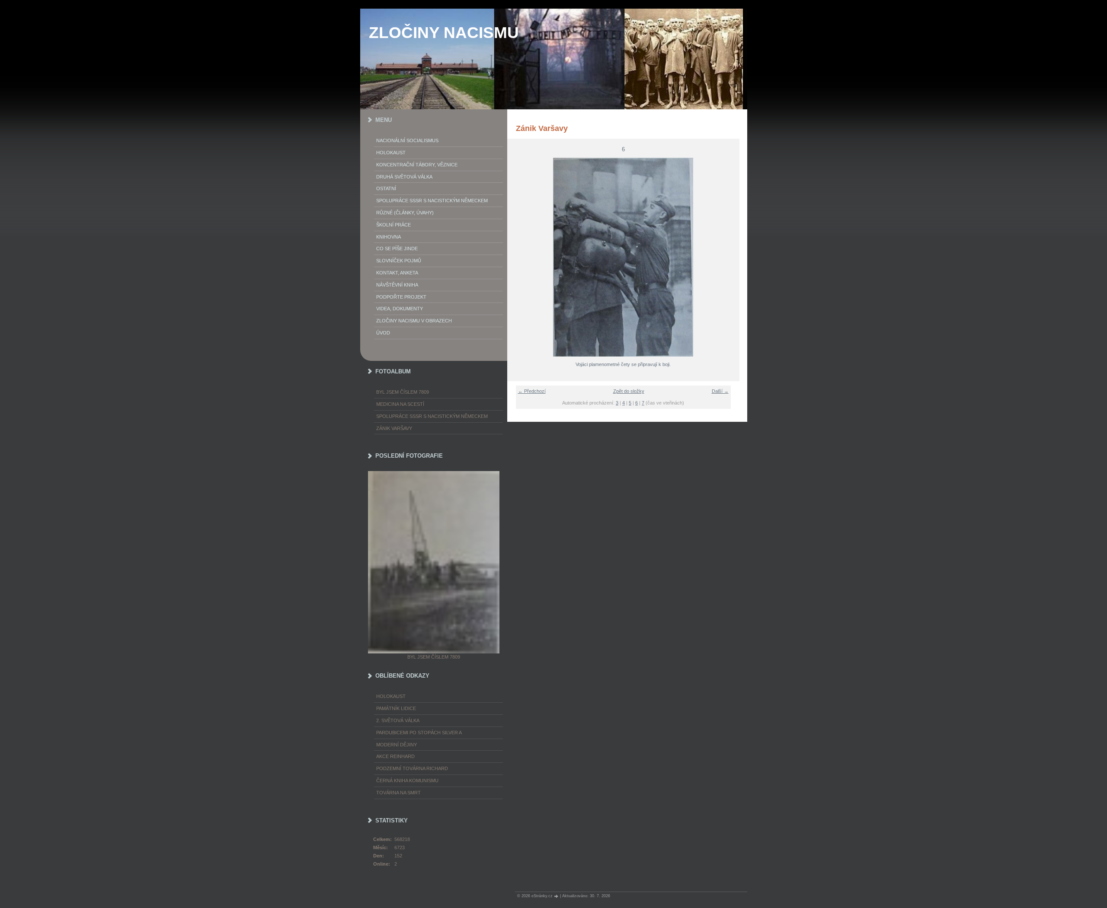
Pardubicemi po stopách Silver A (419, 732)
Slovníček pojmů (398, 260)
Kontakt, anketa (397, 272)
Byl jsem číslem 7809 (402, 392)
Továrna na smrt (398, 792)
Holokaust (391, 152)
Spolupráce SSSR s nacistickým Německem (432, 200)
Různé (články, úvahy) (405, 212)
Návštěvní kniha (397, 284)
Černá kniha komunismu (407, 780)
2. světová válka (397, 720)
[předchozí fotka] (519, 257)
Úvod (383, 332)
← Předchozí (532, 391)
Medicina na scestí (400, 404)
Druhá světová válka (404, 176)
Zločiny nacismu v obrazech (414, 320)
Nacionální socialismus (407, 140)
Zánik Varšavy (394, 428)
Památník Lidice (396, 708)
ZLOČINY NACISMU (444, 32)
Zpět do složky (628, 391)
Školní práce (393, 224)
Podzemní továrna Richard (412, 768)
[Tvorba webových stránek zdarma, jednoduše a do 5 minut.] (557, 896)
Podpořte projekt (401, 296)
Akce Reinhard (395, 756)
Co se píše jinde (397, 248)
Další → (720, 391)
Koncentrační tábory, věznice (417, 164)
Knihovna (388, 236)
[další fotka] (727, 257)
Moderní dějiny (396, 744)
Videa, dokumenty (399, 308)
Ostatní (386, 188)
